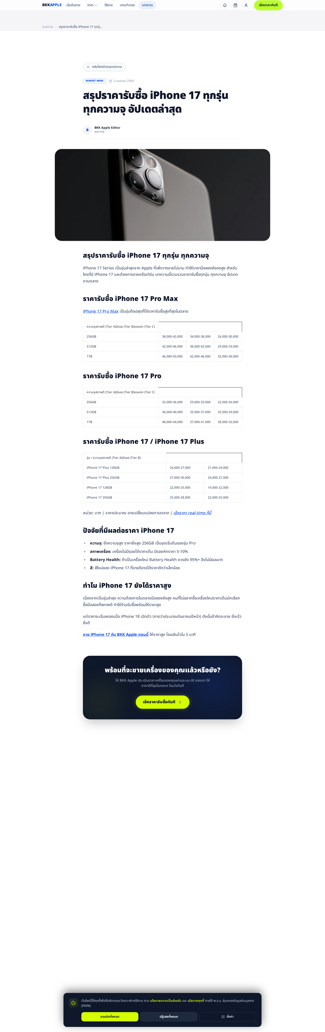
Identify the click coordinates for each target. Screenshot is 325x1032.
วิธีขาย (108, 5)
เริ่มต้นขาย (73, 5)
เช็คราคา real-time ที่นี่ (192, 513)
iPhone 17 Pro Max (101, 311)
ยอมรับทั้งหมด (109, 1016)
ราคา (90, 5)
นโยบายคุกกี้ (196, 1000)
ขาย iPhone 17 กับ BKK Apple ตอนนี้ (116, 635)
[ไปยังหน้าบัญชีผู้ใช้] (246, 5)
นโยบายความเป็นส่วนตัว (165, 1000)
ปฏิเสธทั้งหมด (169, 1016)
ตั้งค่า (230, 1016)
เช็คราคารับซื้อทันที (159, 702)
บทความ (147, 5)
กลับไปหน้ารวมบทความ (107, 66)
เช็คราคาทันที (268, 5)
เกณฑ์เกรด (127, 5)
